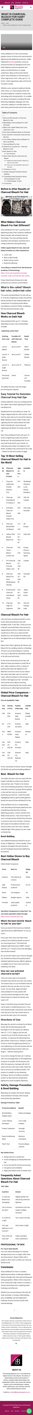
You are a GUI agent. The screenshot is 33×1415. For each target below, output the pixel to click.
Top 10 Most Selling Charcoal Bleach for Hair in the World (16, 141)
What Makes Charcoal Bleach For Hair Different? (15, 124)
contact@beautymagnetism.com (20, 1392)
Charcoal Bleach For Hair (11, 144)
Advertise (18, 2)
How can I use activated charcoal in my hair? (18, 166)
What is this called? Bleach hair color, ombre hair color (15, 129)
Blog (12, 2)
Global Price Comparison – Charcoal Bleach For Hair (15, 148)
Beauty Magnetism (16, 1318)
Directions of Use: (10, 169)
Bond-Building (11, 153)
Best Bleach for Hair (10, 151)
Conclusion (7, 183)
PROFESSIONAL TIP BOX (14, 181)
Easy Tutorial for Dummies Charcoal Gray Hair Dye (16, 136)
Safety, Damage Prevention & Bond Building (15, 173)
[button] (29, 1411)
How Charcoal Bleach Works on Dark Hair (16, 132)
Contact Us (25, 2)
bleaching (11, 62)
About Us (7, 2)
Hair (4, 47)
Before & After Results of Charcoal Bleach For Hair (14, 119)
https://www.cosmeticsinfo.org (12, 916)
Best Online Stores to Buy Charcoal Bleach (15, 157)
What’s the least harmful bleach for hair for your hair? (18, 162)
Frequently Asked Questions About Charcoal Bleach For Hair (15, 178)
